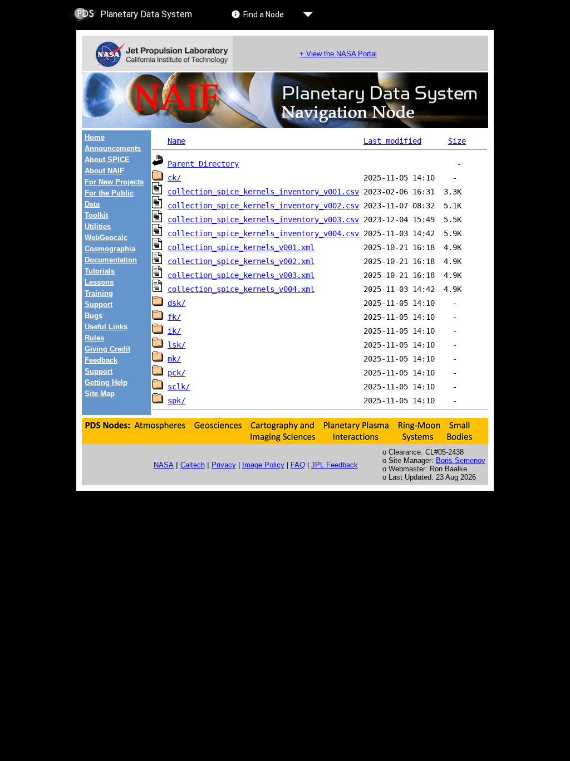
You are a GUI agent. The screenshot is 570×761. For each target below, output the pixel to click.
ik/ (174, 330)
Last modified (392, 140)
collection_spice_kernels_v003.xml (241, 275)
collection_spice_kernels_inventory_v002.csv (263, 205)
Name (176, 140)
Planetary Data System (146, 14)
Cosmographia (110, 249)
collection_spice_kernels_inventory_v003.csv (263, 219)
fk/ (174, 317)
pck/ (176, 372)
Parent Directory (203, 163)
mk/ (174, 358)
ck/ (174, 177)
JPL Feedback (334, 465)
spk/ (176, 400)
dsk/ (176, 303)
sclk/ (179, 386)
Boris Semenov (460, 460)
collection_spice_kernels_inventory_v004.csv (263, 233)
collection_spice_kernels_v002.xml (241, 261)
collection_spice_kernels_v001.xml (241, 247)
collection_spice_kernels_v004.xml (241, 289)
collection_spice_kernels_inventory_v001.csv (263, 191)
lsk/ (176, 344)
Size (457, 140)
